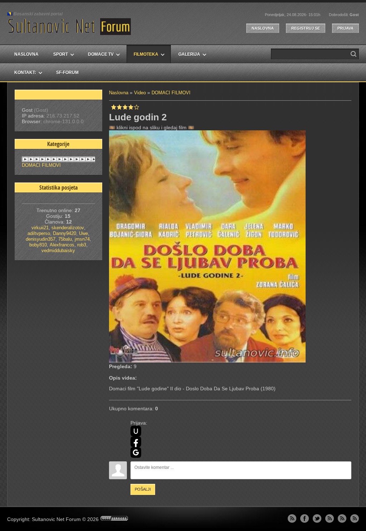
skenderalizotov (67, 227)
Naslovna (263, 28)
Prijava (345, 28)
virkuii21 (40, 227)
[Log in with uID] (135, 431)
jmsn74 (82, 239)
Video (140, 92)
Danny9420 (64, 233)
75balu (65, 239)
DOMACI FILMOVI (171, 92)
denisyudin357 (40, 239)
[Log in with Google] (135, 452)
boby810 (38, 244)
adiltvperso (39, 233)
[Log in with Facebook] (135, 441)
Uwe (83, 233)
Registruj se (305, 28)
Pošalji (143, 489)
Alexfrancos (62, 244)
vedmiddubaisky (58, 250)
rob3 (81, 244)
